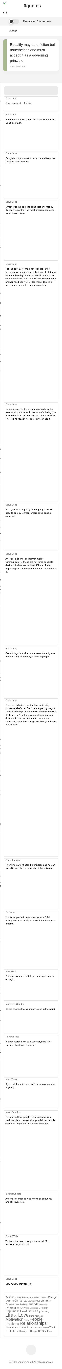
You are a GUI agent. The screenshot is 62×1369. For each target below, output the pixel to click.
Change (52, 1297)
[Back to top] (31, 1350)
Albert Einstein (13, 860)
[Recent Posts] (10, 90)
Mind (31, 1316)
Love (23, 1315)
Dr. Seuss (10, 912)
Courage (31, 1301)
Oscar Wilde (11, 1236)
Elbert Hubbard (13, 1193)
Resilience (11, 1327)
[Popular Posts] (24, 90)
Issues (32, 1311)
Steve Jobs (11, 98)
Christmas (20, 1300)
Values (48, 1331)
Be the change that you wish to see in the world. (30, 1009)
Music (26, 1320)
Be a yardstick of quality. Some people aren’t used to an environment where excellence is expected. (28, 512)
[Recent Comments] (38, 90)
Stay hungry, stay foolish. (18, 103)
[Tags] (51, 90)
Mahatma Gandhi (14, 1004)
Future (21, 1308)
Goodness (34, 1308)
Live (16, 1316)
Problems (12, 1323)
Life (9, 1315)
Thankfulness (11, 1331)
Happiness (12, 1311)
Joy (38, 1311)
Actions (9, 1297)
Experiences (12, 1304)
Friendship (43, 1305)
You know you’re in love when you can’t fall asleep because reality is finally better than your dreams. (30, 920)
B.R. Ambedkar (18, 66)
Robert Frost (12, 1036)
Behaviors (38, 1297)
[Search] (5, 13)
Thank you (24, 1331)
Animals (18, 1297)
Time (41, 1330)
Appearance (27, 1297)
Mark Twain (11, 1079)
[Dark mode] (11, 21)
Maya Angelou (12, 1112)
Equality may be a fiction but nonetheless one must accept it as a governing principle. (32, 53)
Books (44, 1297)
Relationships (33, 1323)
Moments (39, 1316)
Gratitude (44, 1308)
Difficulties (46, 1301)
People (35, 1319)
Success (38, 1327)
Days (37, 1301)
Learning (45, 1311)
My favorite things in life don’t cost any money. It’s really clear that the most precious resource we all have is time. (29, 210)
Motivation (14, 1319)
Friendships (11, 1308)
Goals (26, 1308)
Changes (9, 1301)
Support (45, 1327)
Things (33, 1331)
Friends (33, 1304)
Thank (52, 1327)
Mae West (10, 971)
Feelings (24, 1304)
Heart (23, 1311)
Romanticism (26, 1327)
